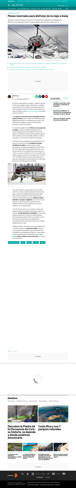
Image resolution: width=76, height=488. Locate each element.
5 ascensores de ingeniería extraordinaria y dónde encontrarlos (14, 456)
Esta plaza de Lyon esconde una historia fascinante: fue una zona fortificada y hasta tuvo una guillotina (45, 457)
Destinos (12, 398)
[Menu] (66, 8)
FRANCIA (40, 452)
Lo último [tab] (65, 98)
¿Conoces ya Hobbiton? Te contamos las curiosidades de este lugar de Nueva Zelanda (62, 112)
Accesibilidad (57, 484)
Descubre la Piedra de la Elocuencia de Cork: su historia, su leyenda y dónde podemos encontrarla (22, 432)
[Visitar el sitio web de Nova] (38, 474)
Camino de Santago (57, 8)
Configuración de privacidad (33, 484)
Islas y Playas (12, 8)
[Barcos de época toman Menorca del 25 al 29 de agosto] (61, 447)
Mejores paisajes (46, 8)
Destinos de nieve (13, 242)
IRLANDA (10, 423)
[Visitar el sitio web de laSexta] (27, 474)
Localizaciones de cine (23, 8)
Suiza (23, 242)
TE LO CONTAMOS (27, 452)
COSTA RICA (41, 423)
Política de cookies (46, 482)
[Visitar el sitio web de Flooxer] (48, 477)
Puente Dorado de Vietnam (66, 1)
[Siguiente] (67, 1)
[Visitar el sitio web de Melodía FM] (64, 474)
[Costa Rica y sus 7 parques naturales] (53, 413)
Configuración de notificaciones (47, 484)
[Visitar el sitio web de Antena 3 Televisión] (22, 474)
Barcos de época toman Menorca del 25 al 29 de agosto (61, 456)
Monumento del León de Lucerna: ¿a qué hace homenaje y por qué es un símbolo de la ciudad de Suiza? (38, 64)
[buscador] (66, 5)
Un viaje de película (57, 109)
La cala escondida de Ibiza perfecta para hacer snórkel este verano (29, 456)
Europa (36, 242)
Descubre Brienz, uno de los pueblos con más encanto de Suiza (28, 67)
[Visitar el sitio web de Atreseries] (48, 474)
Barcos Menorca (28, 1)
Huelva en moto (56, 1)
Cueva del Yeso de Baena (47, 1)
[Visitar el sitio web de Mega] (43, 474)
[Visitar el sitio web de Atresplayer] (40, 477)
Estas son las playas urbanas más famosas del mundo (61, 119)
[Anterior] (17, 1)
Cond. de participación (55, 482)
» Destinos (14, 351)
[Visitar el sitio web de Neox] (33, 474)
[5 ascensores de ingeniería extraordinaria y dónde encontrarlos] (15, 447)
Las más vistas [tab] (55, 98)
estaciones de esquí (33, 111)
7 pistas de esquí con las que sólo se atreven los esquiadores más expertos (32, 69)
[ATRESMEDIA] (12, 475)
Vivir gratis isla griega (36, 1)
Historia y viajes (35, 8)
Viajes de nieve (45, 242)
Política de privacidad (36, 482)
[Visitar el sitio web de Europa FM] (58, 474)
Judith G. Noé (15, 95)
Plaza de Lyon (21, 1)
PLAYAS (55, 117)
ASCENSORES (11, 452)
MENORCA (56, 452)
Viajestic (10, 351)
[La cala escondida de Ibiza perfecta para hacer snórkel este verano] (30, 447)
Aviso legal (29, 482)
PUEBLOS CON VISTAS (58, 101)
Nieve (29, 242)
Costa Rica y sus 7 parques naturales (49, 428)
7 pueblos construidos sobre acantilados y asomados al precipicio (61, 104)
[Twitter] (12, 97)
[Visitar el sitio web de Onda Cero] (53, 474)
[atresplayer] (60, 6)
